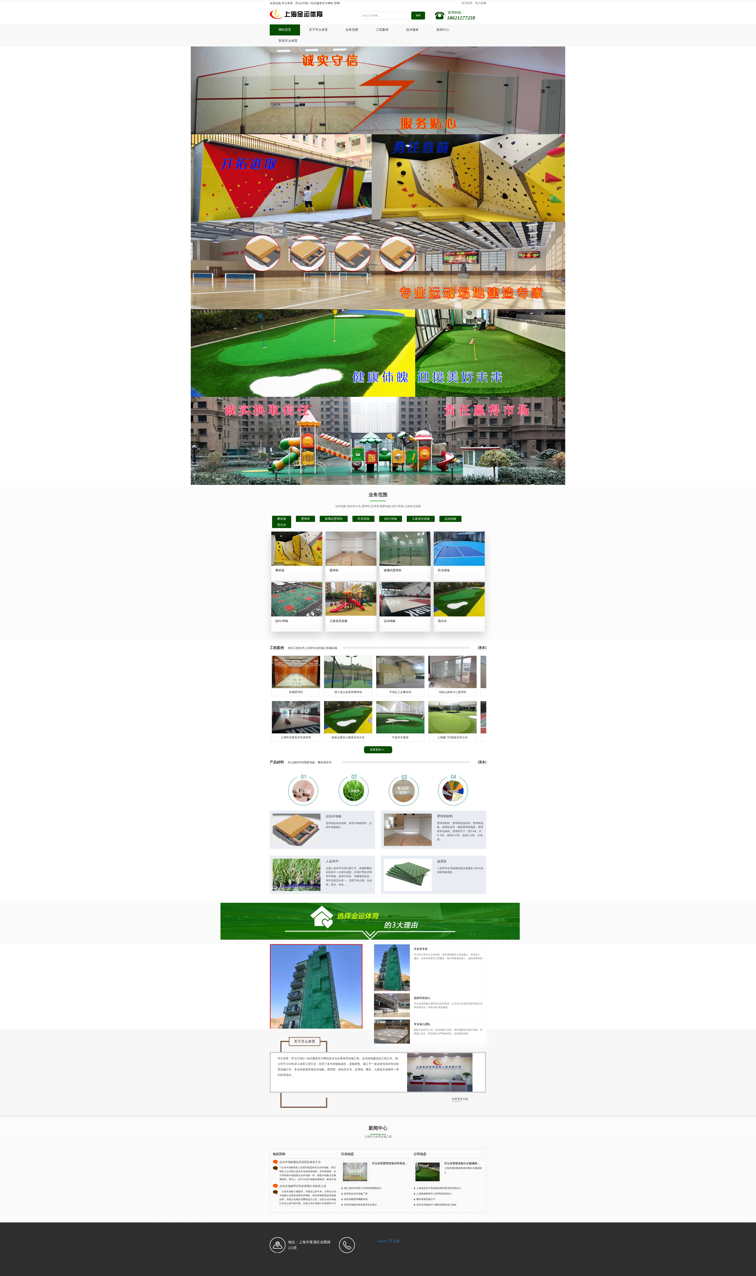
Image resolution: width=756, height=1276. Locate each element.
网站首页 (285, 29)
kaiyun (382, 1241)
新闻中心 (442, 29)
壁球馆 (305, 518)
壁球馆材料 (445, 816)
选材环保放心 (422, 998)
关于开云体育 (318, 29)
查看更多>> (377, 749)
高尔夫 (281, 524)
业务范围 (352, 29)
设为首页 (466, 3)
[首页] (310, 15)
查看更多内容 (460, 1099)
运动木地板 (334, 816)
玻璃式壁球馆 (334, 518)
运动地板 (450, 518)
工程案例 (382, 29)
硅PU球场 (390, 518)
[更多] (482, 647)
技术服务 (412, 29)
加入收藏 (480, 3)
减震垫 (442, 861)
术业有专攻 (421, 948)
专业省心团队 (422, 1024)
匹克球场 (363, 518)
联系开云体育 (288, 40)
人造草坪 (332, 861)
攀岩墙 (281, 518)
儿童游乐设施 (421, 518)
